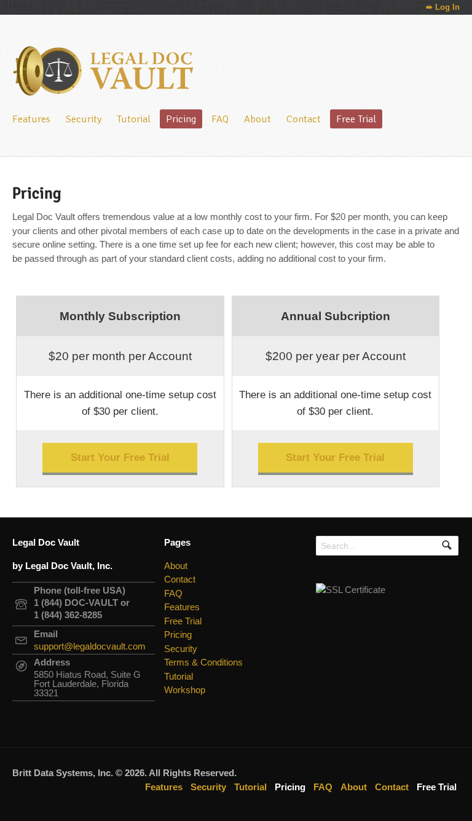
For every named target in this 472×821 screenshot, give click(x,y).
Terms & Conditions (203, 662)
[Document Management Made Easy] (104, 90)
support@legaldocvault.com (90, 646)
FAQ (220, 118)
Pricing (181, 118)
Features (31, 118)
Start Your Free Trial (120, 457)
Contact (303, 118)
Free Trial (356, 118)
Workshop (184, 690)
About (257, 118)
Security (83, 118)
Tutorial (134, 118)
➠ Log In (443, 7)
